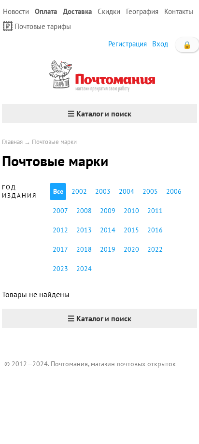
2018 (84, 249)
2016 (155, 230)
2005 (150, 191)
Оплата (46, 11)
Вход (160, 43)
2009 (107, 210)
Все (58, 191)
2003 (103, 191)
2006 (174, 191)
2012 (60, 230)
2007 (60, 210)
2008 (84, 210)
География (142, 11)
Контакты (178, 11)
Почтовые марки (54, 142)
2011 (155, 210)
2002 (79, 191)
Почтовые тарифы (42, 26)
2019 (107, 249)
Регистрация (127, 43)
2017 (60, 249)
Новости (16, 11)
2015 (131, 230)
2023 (60, 268)
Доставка (77, 11)
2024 (84, 268)
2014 (107, 230)
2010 (131, 210)
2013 (84, 230)
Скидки (109, 11)
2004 (126, 191)
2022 (155, 249)
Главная (12, 142)
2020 (131, 249)
